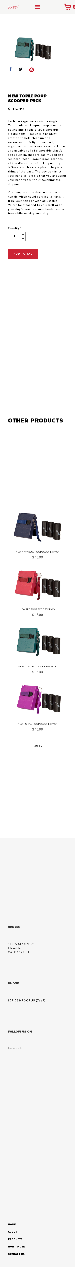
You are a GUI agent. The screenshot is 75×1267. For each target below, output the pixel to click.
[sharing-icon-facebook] (10, 70)
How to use (16, 1246)
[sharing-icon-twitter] (20, 70)
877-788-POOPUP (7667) (26, 1000)
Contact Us (16, 1253)
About (12, 1231)
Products (15, 1239)
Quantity (14, 228)
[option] (32, 49)
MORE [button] (37, 745)
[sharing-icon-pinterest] (31, 70)
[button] (37, 6)
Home (12, 1224)
